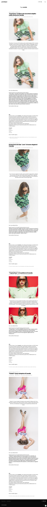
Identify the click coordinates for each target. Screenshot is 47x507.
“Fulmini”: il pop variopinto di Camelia (20, 373)
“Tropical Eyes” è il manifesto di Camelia (21, 273)
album (10, 137)
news (29, 266)
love (18, 266)
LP (28, 137)
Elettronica (30, 16)
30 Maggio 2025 (18, 147)
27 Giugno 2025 (18, 16)
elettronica (23, 137)
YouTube (10, 132)
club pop (18, 137)
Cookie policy (9, 501)
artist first (13, 137)
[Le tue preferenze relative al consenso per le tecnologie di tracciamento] (45, 505)
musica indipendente (32, 137)
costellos (20, 137)
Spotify (10, 129)
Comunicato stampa (25, 16)
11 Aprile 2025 (18, 274)
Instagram (11, 130)
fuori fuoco (26, 137)
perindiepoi (4, 1)
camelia (16, 137)
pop (31, 266)
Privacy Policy (3, 501)
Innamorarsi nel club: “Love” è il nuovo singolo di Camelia (23, 145)
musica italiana (27, 266)
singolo (33, 266)
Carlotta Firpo (12, 16)
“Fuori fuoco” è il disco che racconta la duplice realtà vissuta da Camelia (22, 14)
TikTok (10, 131)
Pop (32, 16)
